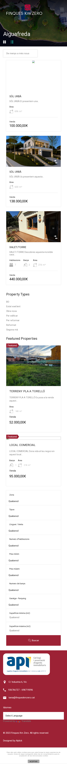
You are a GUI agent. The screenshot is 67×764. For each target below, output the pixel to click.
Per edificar (12, 315)
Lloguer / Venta (16, 524)
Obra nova (11, 311)
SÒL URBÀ (15, 96)
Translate (26, 721)
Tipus (11, 509)
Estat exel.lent (13, 306)
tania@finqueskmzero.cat (22, 697)
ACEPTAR (33, 761)
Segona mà (12, 329)
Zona (11, 495)
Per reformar (12, 320)
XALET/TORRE (17, 247)
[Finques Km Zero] (24, 14)
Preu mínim (14, 554)
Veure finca (33, 85)
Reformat (11, 325)
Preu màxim (14, 569)
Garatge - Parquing (17, 598)
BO (7, 301)
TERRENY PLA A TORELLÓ (27, 391)
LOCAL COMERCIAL (22, 445)
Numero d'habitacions (19, 539)
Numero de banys (17, 583)
